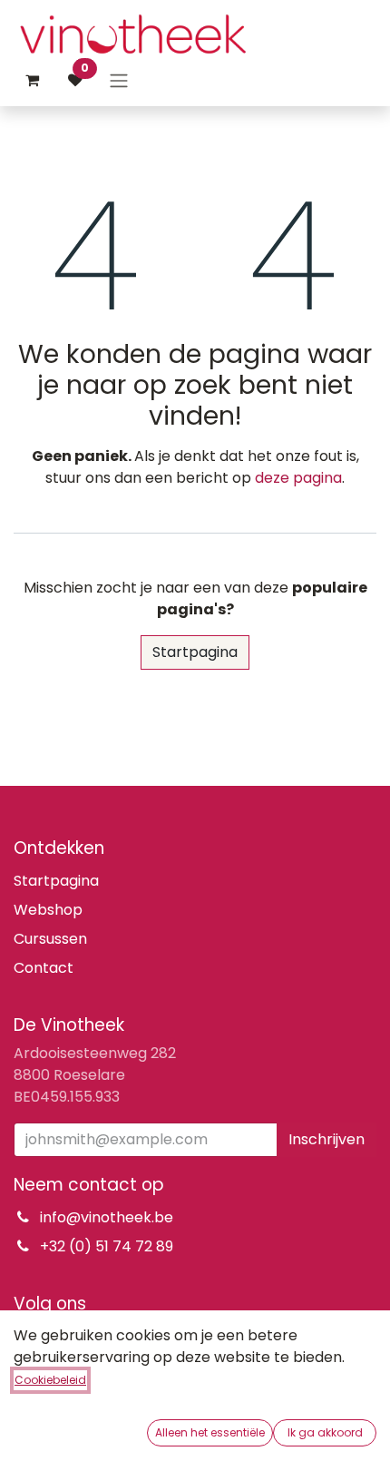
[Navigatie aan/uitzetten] (119, 80)
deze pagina (298, 477)
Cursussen (50, 938)
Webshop (48, 909)
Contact (43, 967)
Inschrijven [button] (326, 1139)
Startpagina (195, 652)
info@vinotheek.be (106, 1217)
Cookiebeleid (50, 1379)
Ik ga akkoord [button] (325, 1432)
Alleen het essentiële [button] (210, 1432)
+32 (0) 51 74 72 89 (106, 1246)
